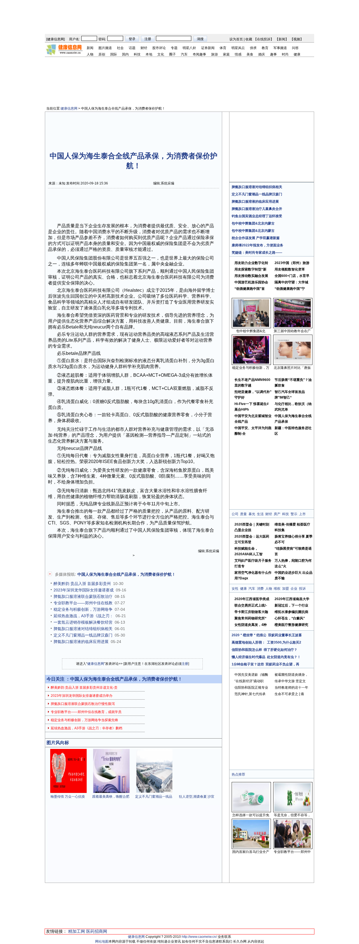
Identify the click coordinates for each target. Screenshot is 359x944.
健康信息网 (55, 39)
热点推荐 (238, 774)
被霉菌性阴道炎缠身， (291, 675)
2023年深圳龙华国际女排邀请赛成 (84, 590)
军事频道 (280, 48)
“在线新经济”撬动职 (249, 681)
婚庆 (261, 54)
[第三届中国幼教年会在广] (292, 326)
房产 (277, 514)
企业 (294, 589)
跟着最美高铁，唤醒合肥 (110, 797)
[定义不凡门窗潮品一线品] (154, 792)
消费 (260, 589)
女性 (235, 589)
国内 (125, 54)
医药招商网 (96, 931)
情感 (238, 54)
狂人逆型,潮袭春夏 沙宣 (196, 797)
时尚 (285, 54)
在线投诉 (263, 39)
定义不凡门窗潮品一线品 (153, 797)
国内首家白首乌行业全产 (250, 852)
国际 (113, 54)
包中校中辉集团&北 (250, 331)
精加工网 (76, 931)
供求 (253, 48)
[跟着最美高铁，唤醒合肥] (111, 792)
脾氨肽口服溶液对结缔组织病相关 (83, 628)
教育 (265, 48)
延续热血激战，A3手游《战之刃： (83, 616)
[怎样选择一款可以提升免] (251, 810)
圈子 (172, 54)
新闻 (282, 39)
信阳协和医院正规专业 (251, 688)
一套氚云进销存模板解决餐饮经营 (83, 622)
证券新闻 (208, 48)
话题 (132, 48)
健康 (297, 54)
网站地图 (102, 941)
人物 (90, 54)
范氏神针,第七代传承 (250, 694)
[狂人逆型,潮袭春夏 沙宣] (197, 792)
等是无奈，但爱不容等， (292, 815)
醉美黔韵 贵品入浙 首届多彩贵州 (82, 583)
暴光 (251, 514)
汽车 (184, 54)
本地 (149, 54)
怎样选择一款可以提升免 (250, 815)
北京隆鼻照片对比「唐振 (292, 368)
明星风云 (238, 48)
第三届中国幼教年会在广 (292, 331)
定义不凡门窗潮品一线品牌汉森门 (83, 635)
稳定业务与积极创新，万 (250, 368)
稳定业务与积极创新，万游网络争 (83, 609)
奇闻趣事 (199, 54)
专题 (174, 48)
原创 (101, 54)
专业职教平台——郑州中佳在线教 (83, 603)
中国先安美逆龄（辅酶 (251, 675)
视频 (296, 39)
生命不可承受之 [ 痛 (289, 694)
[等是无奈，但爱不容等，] (292, 810)
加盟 (285, 589)
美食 (250, 54)
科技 (137, 54)
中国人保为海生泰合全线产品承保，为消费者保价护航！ (126, 574)
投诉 (302, 589)
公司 (235, 514)
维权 (277, 589)
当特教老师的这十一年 (291, 688)
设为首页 (236, 39)
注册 (184, 664)
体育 (223, 48)
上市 (302, 514)
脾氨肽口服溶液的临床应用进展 (81, 641)
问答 (295, 48)
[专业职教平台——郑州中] (292, 847)
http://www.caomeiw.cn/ (199, 937)
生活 (260, 514)
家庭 (226, 54)
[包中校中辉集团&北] (251, 326)
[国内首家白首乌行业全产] (251, 847)
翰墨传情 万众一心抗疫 (67, 797)
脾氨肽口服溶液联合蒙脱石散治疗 (83, 596)
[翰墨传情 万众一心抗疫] (68, 792)
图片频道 (105, 48)
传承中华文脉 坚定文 (290, 681)
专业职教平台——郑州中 (292, 852)
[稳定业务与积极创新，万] (251, 363)
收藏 (248, 39)
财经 (144, 48)
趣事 (273, 54)
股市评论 (159, 48)
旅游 (214, 54)
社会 (120, 48)
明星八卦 (189, 48)
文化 (160, 54)
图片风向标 (58, 742)
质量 (243, 514)
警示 (294, 514)
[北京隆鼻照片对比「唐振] (292, 363)
